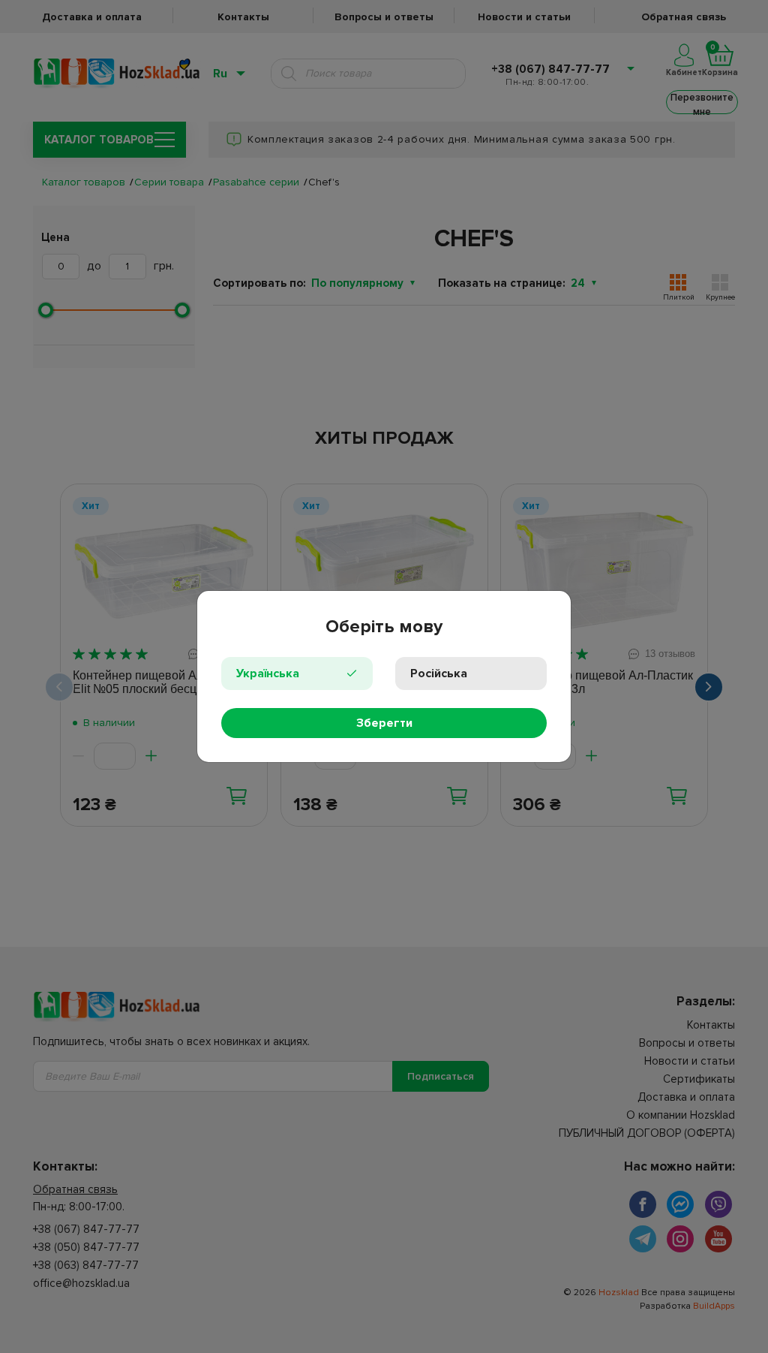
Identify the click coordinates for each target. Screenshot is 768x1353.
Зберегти (384, 723)
